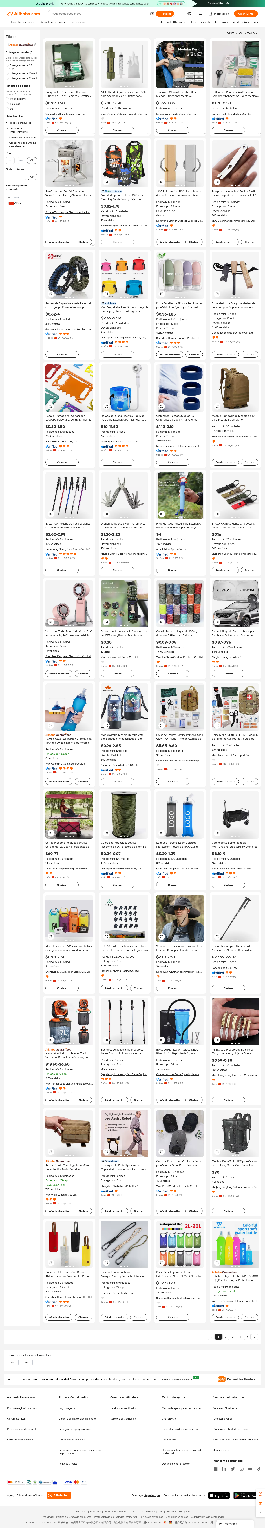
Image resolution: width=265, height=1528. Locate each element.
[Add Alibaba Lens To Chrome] (59, 1495)
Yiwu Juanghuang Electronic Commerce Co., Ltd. (234, 1075)
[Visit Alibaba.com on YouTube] (250, 1468)
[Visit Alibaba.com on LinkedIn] (224, 1468)
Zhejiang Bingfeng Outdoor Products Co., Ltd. (235, 1187)
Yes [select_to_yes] (13, 1362)
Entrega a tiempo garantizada (75, 1429)
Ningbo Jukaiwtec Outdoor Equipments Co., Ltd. (178, 446)
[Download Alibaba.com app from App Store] (219, 1495)
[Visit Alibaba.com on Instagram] (241, 1468)
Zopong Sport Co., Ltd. (224, 967)
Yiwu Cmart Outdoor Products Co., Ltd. (233, 220)
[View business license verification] (165, 1522)
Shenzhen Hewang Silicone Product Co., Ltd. (178, 338)
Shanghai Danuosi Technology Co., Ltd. (178, 1297)
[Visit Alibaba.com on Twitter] (233, 1468)
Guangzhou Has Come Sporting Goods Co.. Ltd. (177, 1074)
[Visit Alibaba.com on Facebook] (215, 1468)
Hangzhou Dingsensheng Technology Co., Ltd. (68, 868)
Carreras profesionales (20, 1439)
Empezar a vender (223, 1418)
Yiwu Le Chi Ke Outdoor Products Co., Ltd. (179, 657)
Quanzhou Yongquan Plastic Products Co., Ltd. (179, 868)
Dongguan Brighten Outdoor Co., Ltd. (232, 332)
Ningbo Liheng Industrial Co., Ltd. (230, 657)
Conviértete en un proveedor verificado (235, 1439)
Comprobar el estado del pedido (231, 1429)
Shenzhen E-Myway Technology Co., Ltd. (67, 971)
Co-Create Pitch (16, 1418)
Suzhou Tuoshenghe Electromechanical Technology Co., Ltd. (67, 212)
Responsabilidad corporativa (23, 1429)
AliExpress (81, 1511)
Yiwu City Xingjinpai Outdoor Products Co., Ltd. (235, 1301)
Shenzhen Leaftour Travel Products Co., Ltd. (234, 553)
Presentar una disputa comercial (180, 1429)
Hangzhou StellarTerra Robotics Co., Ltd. (123, 1186)
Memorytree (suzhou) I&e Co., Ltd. (120, 441)
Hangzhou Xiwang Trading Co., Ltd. (120, 970)
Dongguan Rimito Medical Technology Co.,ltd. (177, 760)
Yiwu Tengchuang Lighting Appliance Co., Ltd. (68, 1083)
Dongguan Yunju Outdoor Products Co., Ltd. (178, 971)
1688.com (95, 1511)
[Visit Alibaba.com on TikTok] (259, 1468)
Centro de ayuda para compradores (182, 1408)
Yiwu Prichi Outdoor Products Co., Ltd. (177, 1186)
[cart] (201, 14)
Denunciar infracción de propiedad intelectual (181, 1452)
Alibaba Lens (24, 1495)
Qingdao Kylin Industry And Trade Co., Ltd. (124, 1074)
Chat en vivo (169, 1418)
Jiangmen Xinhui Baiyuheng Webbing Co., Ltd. (68, 329)
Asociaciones (221, 1450)
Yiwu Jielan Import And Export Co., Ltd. (233, 755)
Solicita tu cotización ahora (178, 1379)
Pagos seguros (67, 1408)
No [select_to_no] (26, 1362)
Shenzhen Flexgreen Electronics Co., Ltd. (68, 656)
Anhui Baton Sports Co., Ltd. (171, 549)
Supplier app (152, 1495)
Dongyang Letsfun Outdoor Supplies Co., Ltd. (179, 220)
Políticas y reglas (68, 1463)
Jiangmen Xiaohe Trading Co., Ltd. (120, 1293)
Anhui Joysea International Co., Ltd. (231, 868)
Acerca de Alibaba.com (21, 1397)
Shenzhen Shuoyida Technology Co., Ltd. (234, 436)
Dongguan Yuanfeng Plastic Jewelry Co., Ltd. (123, 337)
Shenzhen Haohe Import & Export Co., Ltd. (68, 1297)
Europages (185, 1511)
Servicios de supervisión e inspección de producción (80, 1452)
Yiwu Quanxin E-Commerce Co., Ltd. (65, 763)
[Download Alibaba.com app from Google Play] (245, 1495)
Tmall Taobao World (115, 1511)
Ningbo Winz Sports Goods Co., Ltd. (176, 113)
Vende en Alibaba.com (225, 1408)
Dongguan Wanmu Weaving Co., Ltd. (121, 868)
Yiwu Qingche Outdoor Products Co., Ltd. (124, 113)
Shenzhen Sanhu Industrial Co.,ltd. (120, 765)
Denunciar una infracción (176, 1463)
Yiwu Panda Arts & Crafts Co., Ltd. (119, 657)
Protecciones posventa (72, 1439)
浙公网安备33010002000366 (191, 1522)
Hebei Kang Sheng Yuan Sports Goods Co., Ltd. (69, 549)
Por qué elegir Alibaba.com (22, 1408)
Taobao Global (147, 1511)
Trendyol (171, 1511)
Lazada (132, 1511)
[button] (152, 14)
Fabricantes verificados (123, 1408)
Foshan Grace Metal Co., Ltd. (61, 441)
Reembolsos (169, 1439)
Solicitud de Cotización (123, 1418)
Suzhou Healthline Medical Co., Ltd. (65, 113)
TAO (160, 1511)
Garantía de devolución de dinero (77, 1418)
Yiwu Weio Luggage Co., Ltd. (61, 1194)
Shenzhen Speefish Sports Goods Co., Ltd (124, 225)
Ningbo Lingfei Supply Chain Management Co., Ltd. (124, 553)
